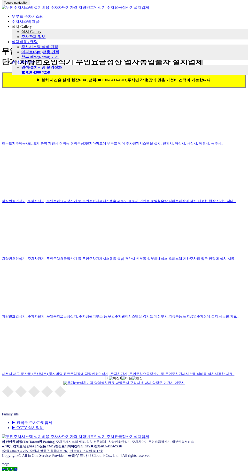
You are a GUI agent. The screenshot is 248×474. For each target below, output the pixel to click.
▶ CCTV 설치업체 (28, 428)
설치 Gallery (22, 26)
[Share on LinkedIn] (47, 391)
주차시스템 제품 (26, 21)
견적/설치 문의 (24, 62)
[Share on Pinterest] (34, 391)
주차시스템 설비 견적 (39, 47)
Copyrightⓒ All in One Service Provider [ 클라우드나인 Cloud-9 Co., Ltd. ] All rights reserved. (98, 449)
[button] (107, 379)
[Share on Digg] (60, 391)
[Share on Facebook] (8, 391)
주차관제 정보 (33, 37)
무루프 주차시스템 (28, 16)
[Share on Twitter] (21, 391)
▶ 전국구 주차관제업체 (32, 422)
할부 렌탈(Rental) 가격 (40, 57)
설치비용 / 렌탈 (25, 42)
